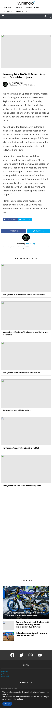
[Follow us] (44, 16)
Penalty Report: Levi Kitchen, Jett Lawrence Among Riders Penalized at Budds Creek (32, 624)
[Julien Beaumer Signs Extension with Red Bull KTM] (8, 636)
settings (20, 699)
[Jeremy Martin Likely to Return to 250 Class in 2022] (26, 356)
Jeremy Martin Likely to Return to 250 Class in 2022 (21, 373)
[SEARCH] (49, 16)
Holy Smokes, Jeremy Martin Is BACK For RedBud (21, 448)
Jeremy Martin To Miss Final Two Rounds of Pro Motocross (24, 295)
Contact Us (4, 671)
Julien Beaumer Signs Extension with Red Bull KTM (31, 634)
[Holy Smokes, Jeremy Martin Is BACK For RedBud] (26, 431)
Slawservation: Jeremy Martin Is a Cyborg (17, 410)
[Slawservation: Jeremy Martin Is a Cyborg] (26, 393)
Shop (2, 673)
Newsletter (21, 12)
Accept (7, 704)
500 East (7, 8)
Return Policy (5, 674)
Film (28, 8)
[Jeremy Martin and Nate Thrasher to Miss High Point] (26, 469)
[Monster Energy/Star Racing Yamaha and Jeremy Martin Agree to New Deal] (26, 315)
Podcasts (8, 12)
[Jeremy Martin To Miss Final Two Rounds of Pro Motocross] (26, 278)
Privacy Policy (5, 676)
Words (37, 8)
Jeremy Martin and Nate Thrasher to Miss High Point (22, 486)
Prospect (18, 8)
